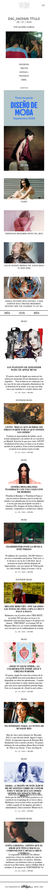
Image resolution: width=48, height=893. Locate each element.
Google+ (4, 891)
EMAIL (24, 80)
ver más (30, 392)
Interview (21, 401)
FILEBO (24, 202)
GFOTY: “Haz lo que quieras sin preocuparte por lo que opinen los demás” (24, 430)
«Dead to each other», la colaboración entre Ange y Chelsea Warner (24, 669)
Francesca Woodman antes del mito (24, 234)
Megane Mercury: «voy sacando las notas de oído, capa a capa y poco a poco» (24, 609)
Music (24, 322)
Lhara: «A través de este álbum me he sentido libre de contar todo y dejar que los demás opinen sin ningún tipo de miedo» (24, 791)
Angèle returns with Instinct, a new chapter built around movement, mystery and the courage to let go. (24, 304)
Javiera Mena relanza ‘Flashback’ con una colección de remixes (24, 489)
